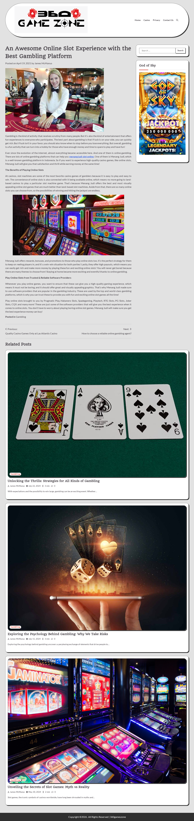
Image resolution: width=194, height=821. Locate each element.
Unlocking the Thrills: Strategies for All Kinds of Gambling (54, 481)
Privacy (156, 20)
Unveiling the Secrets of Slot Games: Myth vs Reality (48, 787)
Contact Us (168, 20)
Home (137, 20)
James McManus (43, 63)
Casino (147, 20)
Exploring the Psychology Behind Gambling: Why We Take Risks (58, 634)
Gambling (21, 316)
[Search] (177, 20)
